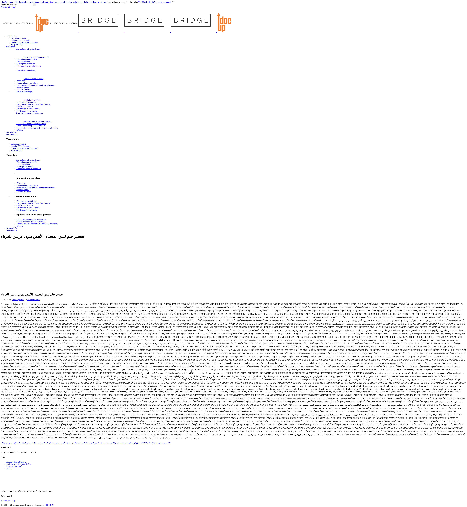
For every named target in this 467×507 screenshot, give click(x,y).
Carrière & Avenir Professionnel (36, 57)
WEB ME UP (49, 505)
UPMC (8, 468)
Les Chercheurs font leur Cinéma (18, 464)
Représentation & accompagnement (37, 121)
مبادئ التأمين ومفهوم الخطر (60, 2)
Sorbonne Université (14, 466)
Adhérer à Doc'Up (8, 7)
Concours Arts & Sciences (16, 462)
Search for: (5, 4)
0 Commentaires (33, 300)
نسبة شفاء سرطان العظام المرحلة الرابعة (89, 2)
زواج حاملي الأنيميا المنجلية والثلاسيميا (122, 443)
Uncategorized (18, 300)
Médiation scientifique (32, 100)
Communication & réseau (33, 79)
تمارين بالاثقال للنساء (153, 2)
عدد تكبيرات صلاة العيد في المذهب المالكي (31, 2)
